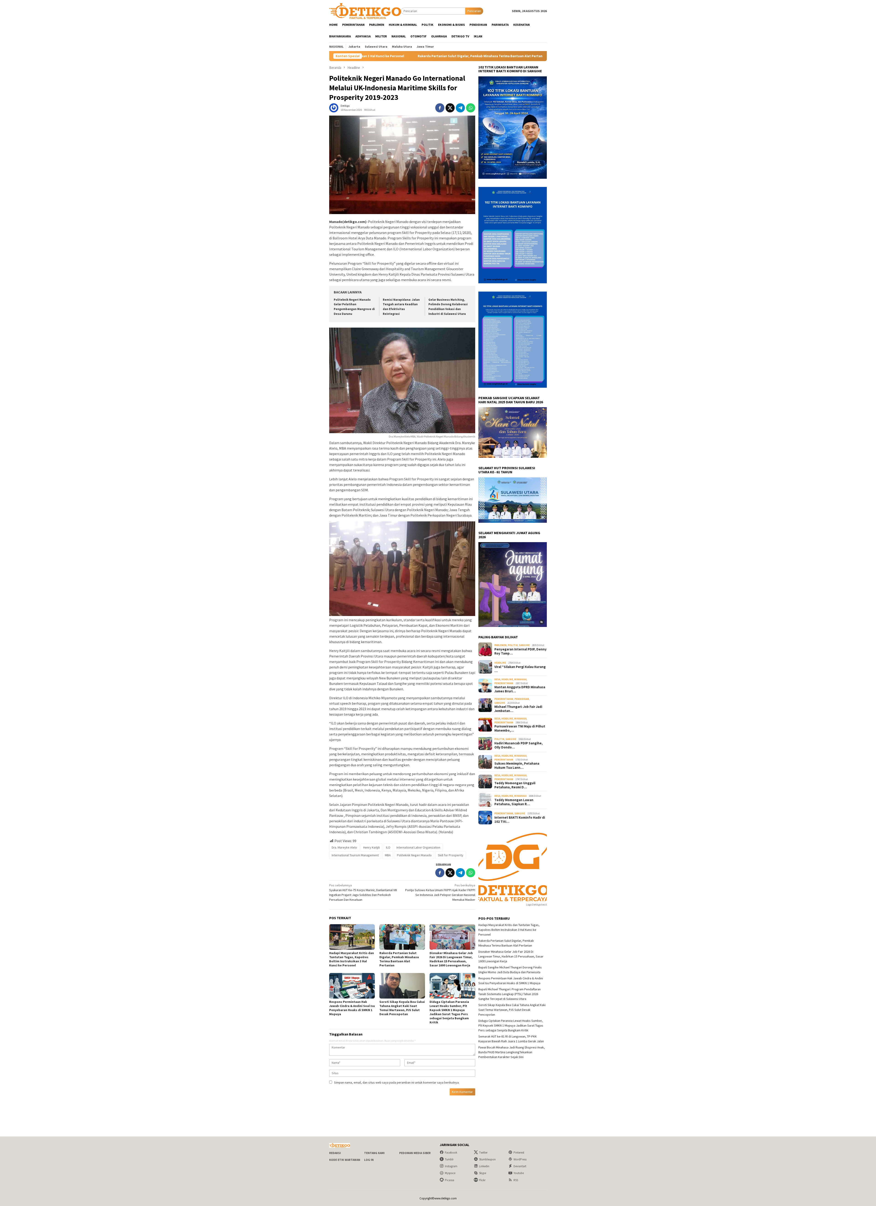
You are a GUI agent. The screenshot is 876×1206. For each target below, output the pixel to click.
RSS (516, 1180)
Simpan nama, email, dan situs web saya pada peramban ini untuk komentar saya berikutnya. (396, 1082)
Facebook (451, 1152)
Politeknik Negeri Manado (414, 855)
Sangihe (524, 645)
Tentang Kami (374, 1153)
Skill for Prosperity (450, 855)
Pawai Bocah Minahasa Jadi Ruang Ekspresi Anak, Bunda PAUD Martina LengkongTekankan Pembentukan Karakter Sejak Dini (511, 1052)
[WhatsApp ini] (470, 107)
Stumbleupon (487, 1159)
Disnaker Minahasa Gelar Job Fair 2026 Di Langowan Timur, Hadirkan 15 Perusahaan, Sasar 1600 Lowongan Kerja (524, 56)
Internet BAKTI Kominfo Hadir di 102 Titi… (519, 819)
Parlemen (500, 645)
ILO (388, 847)
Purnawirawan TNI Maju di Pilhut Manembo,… (519, 728)
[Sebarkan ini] (439, 107)
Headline (500, 662)
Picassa (449, 1180)
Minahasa (520, 679)
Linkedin (484, 1166)
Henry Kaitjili (371, 847)
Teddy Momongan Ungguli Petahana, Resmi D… (514, 785)
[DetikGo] (365, 11)
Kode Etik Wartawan (344, 1160)
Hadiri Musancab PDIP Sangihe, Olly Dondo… (518, 745)
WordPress (520, 1159)
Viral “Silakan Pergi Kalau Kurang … (520, 669)
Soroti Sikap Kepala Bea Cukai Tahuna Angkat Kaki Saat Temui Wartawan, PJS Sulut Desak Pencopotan (402, 1008)
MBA (388, 855)
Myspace (450, 1173)
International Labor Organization (418, 847)
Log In (369, 1160)
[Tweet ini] (450, 107)
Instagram (451, 1166)
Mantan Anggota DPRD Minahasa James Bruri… (519, 689)
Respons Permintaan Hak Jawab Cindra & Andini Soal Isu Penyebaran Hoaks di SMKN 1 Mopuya (352, 1008)
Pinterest (519, 1152)
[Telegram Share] (460, 107)
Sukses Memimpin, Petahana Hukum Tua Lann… (516, 765)
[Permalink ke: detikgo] (333, 108)
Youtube (519, 1173)
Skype (482, 1173)
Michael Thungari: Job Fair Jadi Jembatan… (518, 709)
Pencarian (474, 11)
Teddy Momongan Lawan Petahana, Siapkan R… (513, 802)
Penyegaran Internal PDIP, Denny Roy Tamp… (520, 651)
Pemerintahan (503, 683)
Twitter (483, 1152)
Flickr (482, 1180)
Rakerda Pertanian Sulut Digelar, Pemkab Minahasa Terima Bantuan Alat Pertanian (399, 959)
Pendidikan (521, 699)
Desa (497, 679)
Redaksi (335, 1153)
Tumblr (449, 1159)
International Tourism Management (355, 855)
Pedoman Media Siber (415, 1153)
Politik (513, 645)
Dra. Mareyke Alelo (344, 847)
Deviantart (520, 1166)
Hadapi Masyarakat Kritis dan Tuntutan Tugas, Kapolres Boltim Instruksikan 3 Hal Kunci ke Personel (351, 959)
